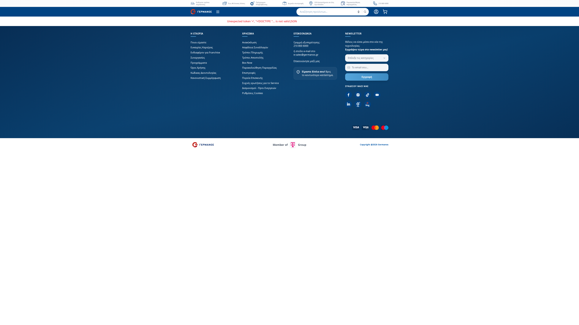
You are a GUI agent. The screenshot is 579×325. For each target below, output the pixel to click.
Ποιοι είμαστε (198, 42)
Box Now (247, 62)
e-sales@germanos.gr (306, 54)
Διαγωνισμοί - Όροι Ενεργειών (259, 88)
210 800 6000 (301, 45)
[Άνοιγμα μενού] (217, 11)
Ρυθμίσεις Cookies (252, 93)
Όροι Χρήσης (198, 67)
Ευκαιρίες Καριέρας (202, 47)
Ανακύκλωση (249, 42)
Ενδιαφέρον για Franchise (205, 52)
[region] (289, 3)
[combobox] (332, 11)
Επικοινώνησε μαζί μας (307, 61)
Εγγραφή (367, 77)
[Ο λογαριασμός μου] (376, 11)
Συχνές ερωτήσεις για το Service (260, 83)
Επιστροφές (249, 72)
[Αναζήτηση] (365, 11)
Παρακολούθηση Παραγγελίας (259, 67)
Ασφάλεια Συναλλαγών (255, 47)
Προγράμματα (199, 62)
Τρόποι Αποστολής (253, 57)
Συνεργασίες (198, 57)
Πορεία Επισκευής (252, 78)
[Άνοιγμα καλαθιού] (385, 11)
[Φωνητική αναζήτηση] (358, 11)
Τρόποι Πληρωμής (252, 52)
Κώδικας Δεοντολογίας (203, 72)
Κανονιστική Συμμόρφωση (206, 78)
